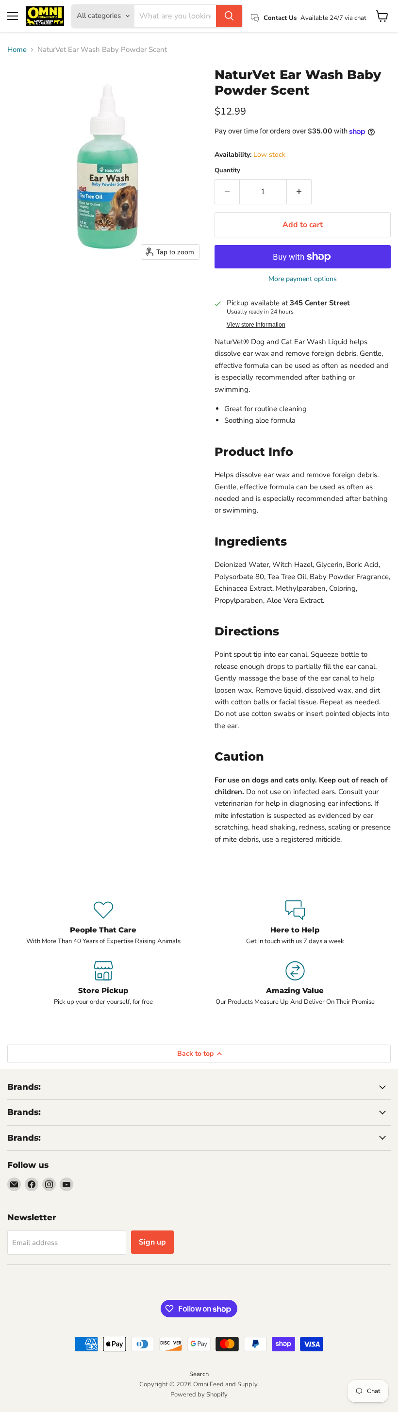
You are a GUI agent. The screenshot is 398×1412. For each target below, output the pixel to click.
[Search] (229, 16)
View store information (256, 324)
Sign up (152, 1242)
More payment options (302, 279)
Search (199, 1374)
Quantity (227, 170)
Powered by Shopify (199, 1394)
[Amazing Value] (295, 983)
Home (17, 50)
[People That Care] (103, 923)
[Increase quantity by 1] (299, 191)
